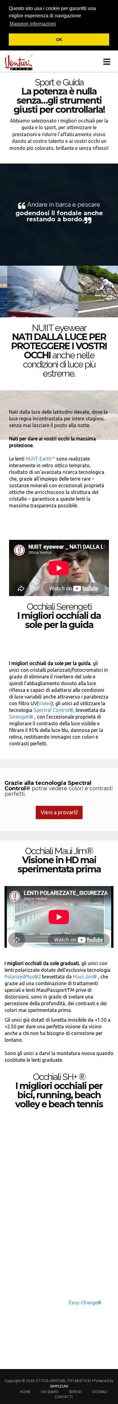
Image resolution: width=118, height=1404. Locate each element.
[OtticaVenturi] (16, 61)
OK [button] (59, 39)
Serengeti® (21, 716)
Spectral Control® (53, 710)
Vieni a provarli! (59, 812)
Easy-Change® (85, 1302)
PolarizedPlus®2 (23, 976)
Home (25, 1392)
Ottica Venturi (50, 1381)
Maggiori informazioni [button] (33, 23)
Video (44, 703)
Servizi (75, 1392)
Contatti (64, 1397)
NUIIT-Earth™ (41, 458)
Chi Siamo (50, 1392)
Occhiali (99, 1392)
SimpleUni (59, 1386)
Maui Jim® (84, 976)
